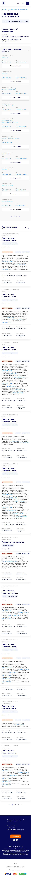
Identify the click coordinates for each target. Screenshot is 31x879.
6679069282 (7, 206)
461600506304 (14, 615)
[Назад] (11, 216)
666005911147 (8, 142)
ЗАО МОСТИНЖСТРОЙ (9, 89)
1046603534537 (22, 190)
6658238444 (7, 127)
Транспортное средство (13, 542)
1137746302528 (22, 158)
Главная (4, 9)
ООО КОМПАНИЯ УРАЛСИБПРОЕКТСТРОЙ (9, 121)
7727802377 (7, 158)
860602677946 (8, 262)
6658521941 (7, 269)
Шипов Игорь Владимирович (10, 138)
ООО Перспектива (7, 201)
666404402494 (11, 318)
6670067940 (7, 190)
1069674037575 (22, 109)
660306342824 (11, 386)
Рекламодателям (12, 822)
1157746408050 (22, 62)
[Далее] (19, 216)
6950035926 (15, 441)
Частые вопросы (12, 828)
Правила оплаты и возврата (15, 829)
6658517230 (7, 322)
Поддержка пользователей (15, 820)
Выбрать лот (15, 836)
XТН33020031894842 (10, 561)
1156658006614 (22, 206)
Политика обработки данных (15, 867)
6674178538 (7, 109)
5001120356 (20, 725)
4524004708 (7, 78)
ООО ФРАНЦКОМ (7, 185)
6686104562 (25, 443)
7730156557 (7, 62)
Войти (22, 3)
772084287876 (8, 371)
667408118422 (21, 265)
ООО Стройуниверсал (8, 105)
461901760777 (24, 612)
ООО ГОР (4, 73)
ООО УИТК (5, 169)
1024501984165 (22, 78)
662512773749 (18, 319)
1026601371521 (22, 93)
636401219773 (18, 393)
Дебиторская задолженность (9, 469)
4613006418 (7, 611)
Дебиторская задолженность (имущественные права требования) (13, 239)
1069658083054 (22, 127)
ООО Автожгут (6, 154)
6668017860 (7, 93)
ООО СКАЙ (5, 57)
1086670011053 (22, 174)
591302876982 (19, 390)
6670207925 (7, 174)
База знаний (11, 826)
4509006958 (7, 619)
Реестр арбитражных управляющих (17, 9)
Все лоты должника (15, 66)
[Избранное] (2, 247)
